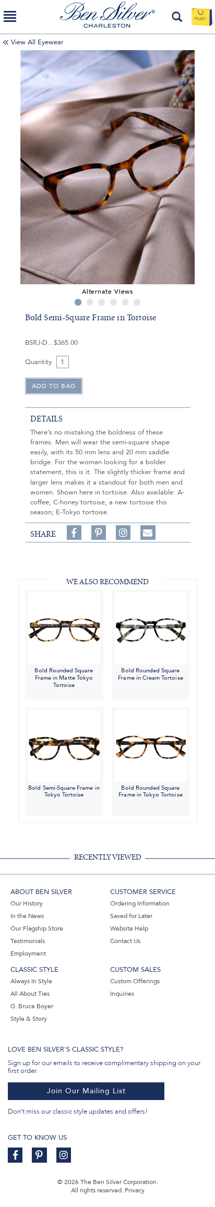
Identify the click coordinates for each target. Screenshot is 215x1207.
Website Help (129, 928)
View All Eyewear (37, 42)
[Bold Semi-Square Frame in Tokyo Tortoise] (64, 745)
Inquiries (122, 993)
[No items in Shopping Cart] (201, 16)
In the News (27, 916)
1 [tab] (78, 302)
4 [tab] (113, 302)
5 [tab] (125, 302)
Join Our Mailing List (86, 1091)
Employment (28, 953)
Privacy (135, 1190)
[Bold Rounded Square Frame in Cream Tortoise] (151, 628)
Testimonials (27, 941)
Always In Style (31, 981)
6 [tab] (137, 302)
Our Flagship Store (36, 928)
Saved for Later (131, 916)
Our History (26, 903)
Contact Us (125, 941)
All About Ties (30, 993)
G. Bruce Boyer (31, 1006)
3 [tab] (101, 302)
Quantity (38, 362)
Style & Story (28, 1019)
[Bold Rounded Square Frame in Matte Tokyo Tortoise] (64, 628)
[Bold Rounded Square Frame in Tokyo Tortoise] (151, 745)
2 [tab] (90, 302)
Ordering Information (140, 903)
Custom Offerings (135, 981)
